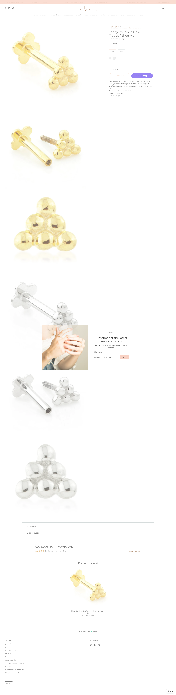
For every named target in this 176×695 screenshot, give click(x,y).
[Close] (131, 327)
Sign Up (125, 357)
